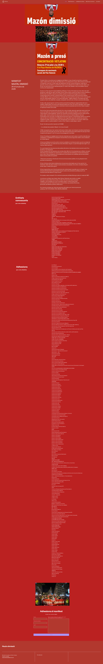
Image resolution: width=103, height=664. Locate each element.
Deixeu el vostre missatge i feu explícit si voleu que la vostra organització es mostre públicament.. (57, 617)
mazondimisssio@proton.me (8, 657)
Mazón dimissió (8, 646)
